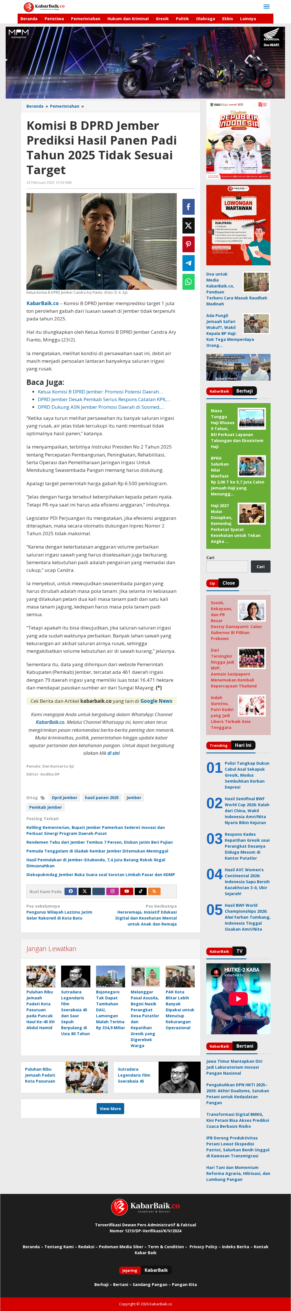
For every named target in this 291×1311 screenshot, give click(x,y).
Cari (210, 557)
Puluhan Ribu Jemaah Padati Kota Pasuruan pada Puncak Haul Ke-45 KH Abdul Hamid (40, 1009)
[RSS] (154, 891)
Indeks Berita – (237, 1246)
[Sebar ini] (188, 207)
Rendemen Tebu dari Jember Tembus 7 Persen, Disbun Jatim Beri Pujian (99, 842)
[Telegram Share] (188, 263)
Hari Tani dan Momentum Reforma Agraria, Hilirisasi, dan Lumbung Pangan (238, 1173)
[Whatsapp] (188, 282)
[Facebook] (71, 891)
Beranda (31, 1246)
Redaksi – (88, 1246)
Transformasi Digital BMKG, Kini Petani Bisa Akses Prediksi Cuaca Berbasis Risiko (237, 1120)
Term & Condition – (168, 1246)
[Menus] (267, 6)
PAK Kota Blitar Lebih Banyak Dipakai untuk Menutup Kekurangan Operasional (180, 1009)
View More (110, 1108)
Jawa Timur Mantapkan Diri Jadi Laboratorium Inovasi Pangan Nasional (234, 1067)
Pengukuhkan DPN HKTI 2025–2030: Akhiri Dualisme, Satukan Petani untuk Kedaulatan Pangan (237, 1093)
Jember (133, 797)
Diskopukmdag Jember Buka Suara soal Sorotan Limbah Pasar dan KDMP (100, 874)
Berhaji (101, 1284)
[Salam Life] (98, 891)
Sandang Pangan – (152, 1284)
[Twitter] (84, 891)
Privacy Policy (203, 1246)
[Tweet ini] (188, 226)
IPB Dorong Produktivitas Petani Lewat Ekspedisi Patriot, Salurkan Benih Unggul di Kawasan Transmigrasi (237, 1146)
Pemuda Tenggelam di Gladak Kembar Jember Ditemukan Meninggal (97, 851)
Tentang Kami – (60, 1246)
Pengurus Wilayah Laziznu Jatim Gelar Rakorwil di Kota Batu (59, 912)
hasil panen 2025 (102, 797)
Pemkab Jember (45, 807)
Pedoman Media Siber (121, 1246)
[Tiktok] (141, 891)
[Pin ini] (188, 244)
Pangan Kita (184, 1284)
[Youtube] (126, 891)
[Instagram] (112, 891)
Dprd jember (64, 797)
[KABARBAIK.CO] (44, 6)
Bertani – (122, 1284)
